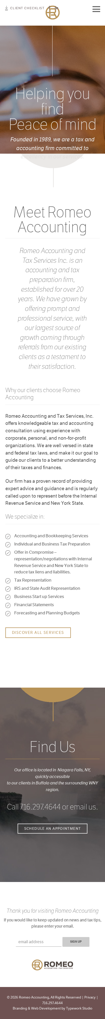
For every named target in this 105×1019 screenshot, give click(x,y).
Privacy (90, 997)
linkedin (56, 8)
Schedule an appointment (52, 828)
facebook (49, 8)
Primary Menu (96, 9)
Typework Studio (79, 1008)
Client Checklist (27, 8)
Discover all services (38, 632)
